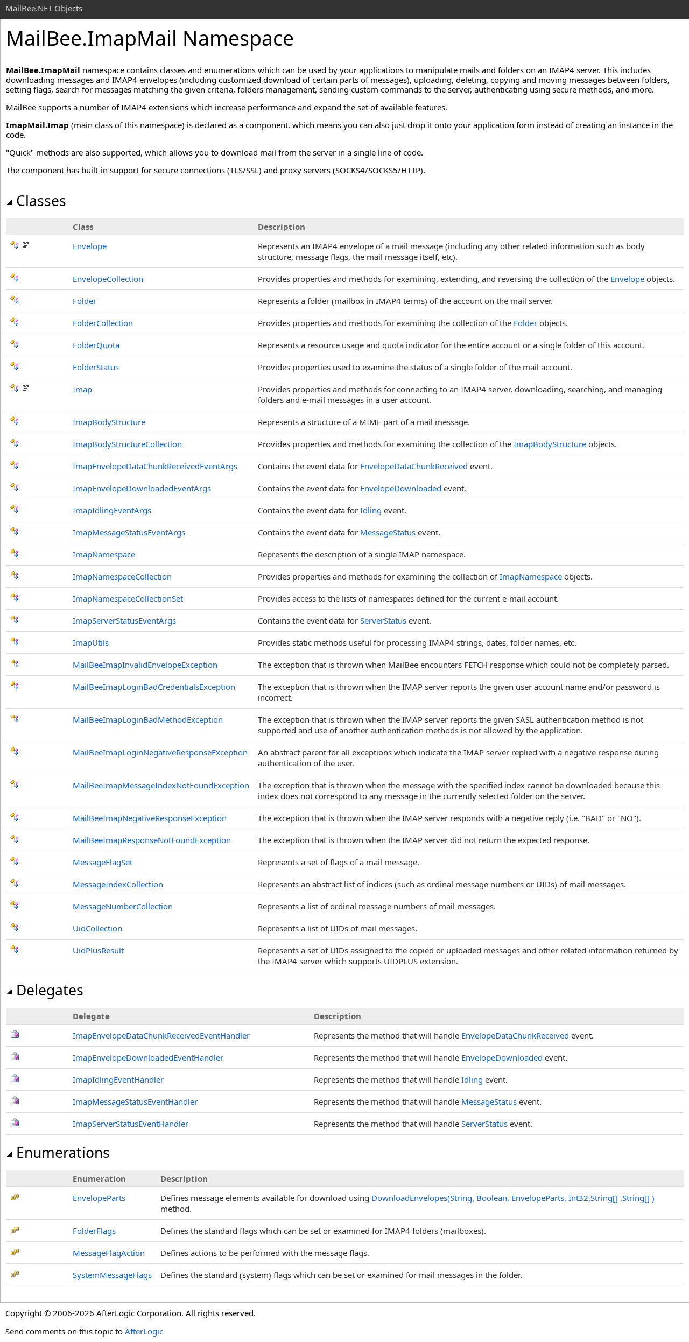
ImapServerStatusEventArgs (124, 620)
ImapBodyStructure (109, 421)
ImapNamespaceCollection (122, 576)
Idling (371, 510)
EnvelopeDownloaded (400, 488)
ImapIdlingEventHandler (118, 1079)
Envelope (90, 246)
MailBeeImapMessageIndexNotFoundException (161, 785)
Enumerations (63, 1152)
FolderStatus (96, 367)
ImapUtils (91, 642)
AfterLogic (144, 1331)
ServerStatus (383, 620)
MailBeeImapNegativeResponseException (150, 818)
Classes (41, 200)
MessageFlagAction (109, 1252)
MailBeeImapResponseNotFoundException (152, 840)
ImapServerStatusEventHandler (130, 1123)
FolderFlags (94, 1230)
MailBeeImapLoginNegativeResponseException (160, 752)
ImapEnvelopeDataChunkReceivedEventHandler (161, 1035)
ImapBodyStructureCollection (127, 444)
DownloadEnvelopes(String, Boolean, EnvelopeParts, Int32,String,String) (513, 1197)
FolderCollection (103, 322)
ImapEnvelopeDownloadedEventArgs (142, 488)
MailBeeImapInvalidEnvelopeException (145, 664)
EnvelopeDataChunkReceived (414, 466)
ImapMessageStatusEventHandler (135, 1101)
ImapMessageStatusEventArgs (129, 532)
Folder (84, 300)
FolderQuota (96, 345)
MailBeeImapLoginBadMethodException (148, 719)
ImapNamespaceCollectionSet (128, 598)
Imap (82, 389)
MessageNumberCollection (123, 906)
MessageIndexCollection (118, 884)
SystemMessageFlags (112, 1274)
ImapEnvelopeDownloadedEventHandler (148, 1057)
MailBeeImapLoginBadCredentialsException (154, 686)
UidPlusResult (98, 950)
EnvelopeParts (99, 1197)
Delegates (49, 990)
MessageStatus (388, 532)
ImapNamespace (104, 554)
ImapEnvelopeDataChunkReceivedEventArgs (155, 466)
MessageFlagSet (102, 862)
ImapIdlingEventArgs (112, 510)
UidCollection (97, 928)
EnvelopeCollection (108, 278)
